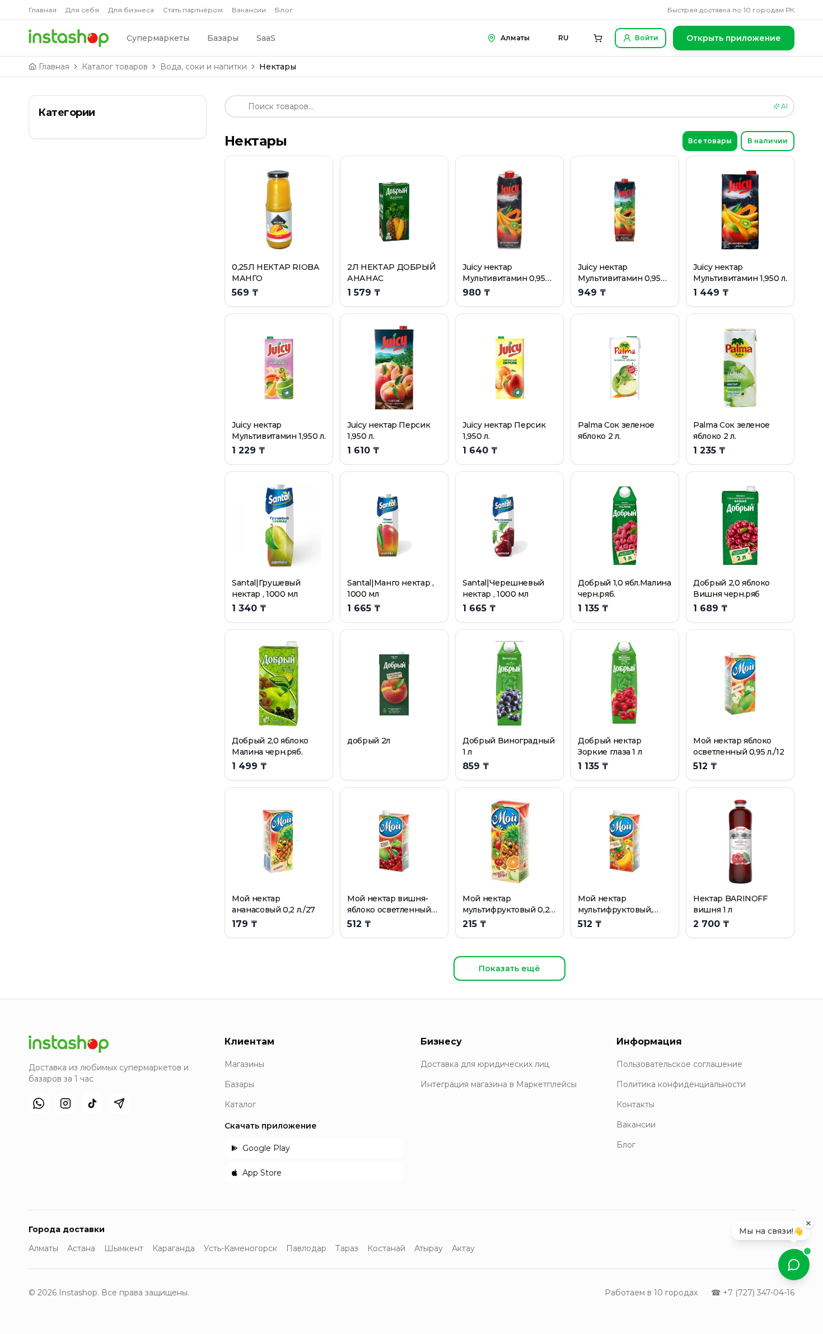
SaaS (265, 38)
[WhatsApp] (39, 1103)
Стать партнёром (193, 10)
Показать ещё (509, 968)
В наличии (767, 141)
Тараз (346, 1248)
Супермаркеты (158, 38)
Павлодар (306, 1248)
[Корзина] (598, 38)
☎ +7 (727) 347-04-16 (752, 1293)
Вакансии (249, 10)
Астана (81, 1248)
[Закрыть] (808, 1226)
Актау (463, 1248)
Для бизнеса (131, 10)
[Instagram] (65, 1103)
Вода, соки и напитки (203, 67)
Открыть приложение (733, 38)
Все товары (710, 141)
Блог (284, 10)
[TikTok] (92, 1103)
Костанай (386, 1248)
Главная (43, 10)
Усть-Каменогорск (240, 1248)
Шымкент (123, 1248)
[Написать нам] (794, 1264)
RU (563, 38)
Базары (223, 38)
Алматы (43, 1248)
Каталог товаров (115, 67)
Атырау (428, 1248)
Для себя (82, 10)
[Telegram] (119, 1103)
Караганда (173, 1248)
